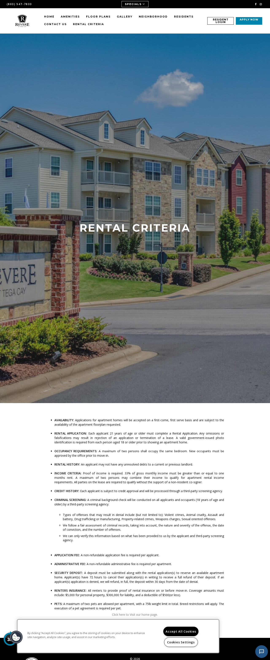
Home (49, 16)
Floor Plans (98, 16)
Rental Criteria (88, 24)
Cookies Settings (181, 642)
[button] (255, 4)
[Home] (22, 21)
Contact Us (55, 24)
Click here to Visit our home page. (135, 615)
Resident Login (220, 21)
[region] (118, 636)
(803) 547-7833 (19, 4)
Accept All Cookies (181, 631)
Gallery (124, 16)
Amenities (70, 16)
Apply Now (249, 19)
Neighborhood (153, 16)
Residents (183, 16)
